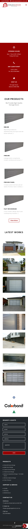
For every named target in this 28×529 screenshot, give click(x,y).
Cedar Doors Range (9, 472)
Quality (5, 488)
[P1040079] (14, 329)
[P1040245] (14, 311)
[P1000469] (14, 348)
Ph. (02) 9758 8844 (14, 71)
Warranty (6, 490)
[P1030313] (14, 255)
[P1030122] (14, 274)
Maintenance (7, 493)
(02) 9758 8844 (6, 513)
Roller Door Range (8, 467)
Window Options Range (10, 478)
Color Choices (7, 480)
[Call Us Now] (25, 526)
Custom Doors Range (9, 469)
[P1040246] (14, 385)
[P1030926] (14, 292)
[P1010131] (14, 366)
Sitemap (14, 527)
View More (14, 220)
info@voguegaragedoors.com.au (11, 508)
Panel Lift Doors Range (9, 465)
